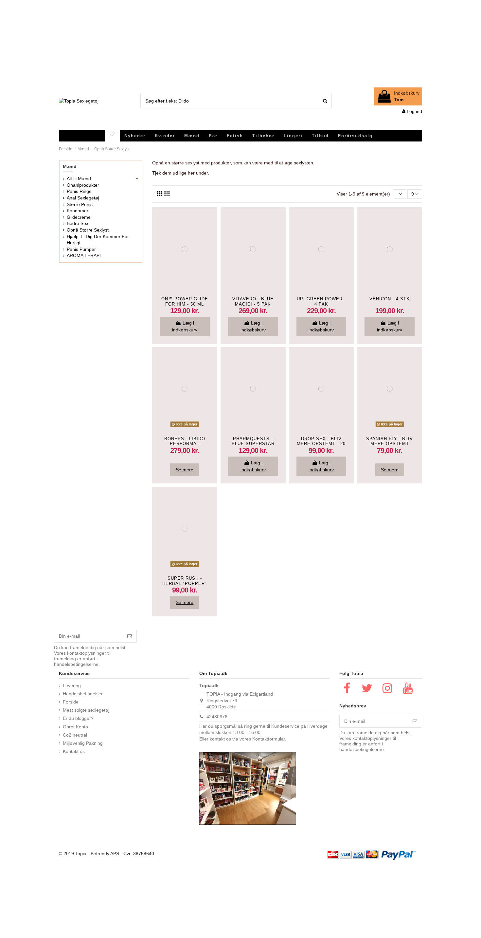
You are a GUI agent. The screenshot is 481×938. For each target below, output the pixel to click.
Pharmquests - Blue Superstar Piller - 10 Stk (253, 443)
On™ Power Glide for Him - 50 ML (184, 301)
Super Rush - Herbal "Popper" (184, 581)
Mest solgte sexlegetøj (86, 710)
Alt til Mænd (79, 178)
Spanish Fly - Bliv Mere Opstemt (389, 441)
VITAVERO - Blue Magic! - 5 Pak (253, 301)
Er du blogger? (78, 718)
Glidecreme (79, 217)
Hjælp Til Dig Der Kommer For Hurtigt (98, 240)
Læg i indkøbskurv (184, 326)
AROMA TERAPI (84, 255)
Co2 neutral (75, 735)
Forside (71, 701)
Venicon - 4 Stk (389, 298)
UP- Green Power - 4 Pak (321, 301)
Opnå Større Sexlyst (88, 230)
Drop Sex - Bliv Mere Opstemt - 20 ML (321, 443)
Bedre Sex (77, 223)
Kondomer (77, 210)
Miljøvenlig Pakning (83, 743)
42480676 (216, 716)
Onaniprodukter (83, 185)
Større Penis (80, 204)
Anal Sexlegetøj (83, 197)
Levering (72, 685)
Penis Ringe (79, 191)
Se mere (184, 469)
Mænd (70, 166)
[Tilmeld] (129, 636)
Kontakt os (74, 751)
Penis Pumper (81, 249)
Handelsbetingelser (83, 693)
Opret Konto (75, 726)
